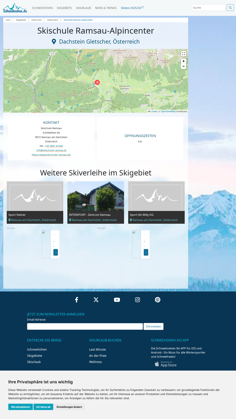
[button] (97, 82)
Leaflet (153, 111)
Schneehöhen (42, 8)
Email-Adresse (36, 319)
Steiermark (52, 19)
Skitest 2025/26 (131, 8)
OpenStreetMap (168, 111)
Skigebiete (64, 8)
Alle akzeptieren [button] (20, 406)
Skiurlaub (83, 8)
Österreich (36, 19)
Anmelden (154, 326)
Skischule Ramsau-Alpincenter (78, 19)
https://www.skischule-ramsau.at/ (51, 154)
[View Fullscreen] (183, 53)
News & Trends (106, 8)
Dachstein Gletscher (84, 41)
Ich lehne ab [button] (43, 406)
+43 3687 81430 (54, 146)
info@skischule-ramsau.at (51, 150)
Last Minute (97, 349)
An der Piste (97, 356)
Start (8, 19)
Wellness (95, 362)
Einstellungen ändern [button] (69, 406)
